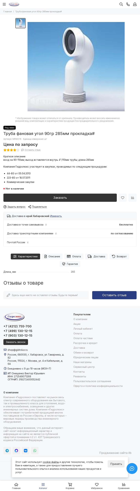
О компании (80, 319)
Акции (76, 323)
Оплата (76, 256)
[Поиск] (121, 4)
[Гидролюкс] (14, 4)
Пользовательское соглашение (92, 381)
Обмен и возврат (83, 352)
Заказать (60, 197)
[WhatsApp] (35, 450)
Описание (54, 256)
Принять (116, 464)
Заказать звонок (15, 342)
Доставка (99, 256)
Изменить (56, 216)
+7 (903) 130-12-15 (17, 335)
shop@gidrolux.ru (18, 349)
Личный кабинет (83, 328)
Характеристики (28, 256)
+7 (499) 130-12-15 (17, 331)
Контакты (79, 371)
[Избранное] (122, 198)
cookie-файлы (51, 461)
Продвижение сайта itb (115, 452)
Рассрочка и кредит (85, 343)
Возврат (122, 256)
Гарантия (72, 263)
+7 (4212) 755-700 (17, 326)
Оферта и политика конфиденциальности (98, 385)
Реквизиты (79, 376)
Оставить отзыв (114, 295)
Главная (7, 11)
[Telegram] (7, 450)
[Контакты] (128, 4)
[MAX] (16, 450)
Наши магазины (82, 362)
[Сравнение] (132, 198)
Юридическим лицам (85, 357)
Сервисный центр (84, 366)
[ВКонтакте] (25, 450)
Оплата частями (83, 338)
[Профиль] (134, 4)
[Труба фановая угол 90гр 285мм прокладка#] (76, 66)
